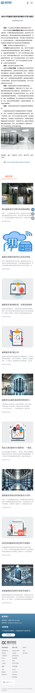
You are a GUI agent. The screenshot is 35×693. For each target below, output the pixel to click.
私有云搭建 (15, 663)
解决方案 (26, 155)
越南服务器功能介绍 (10, 352)
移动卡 (20, 155)
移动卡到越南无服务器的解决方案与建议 (18, 162)
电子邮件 (25, 653)
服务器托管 (15, 655)
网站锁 (4, 672)
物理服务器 (5, 650)
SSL (3, 669)
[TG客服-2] (33, 214)
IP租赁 (14, 653)
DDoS (3, 658)
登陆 (28, 3)
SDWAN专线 (15, 650)
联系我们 (14, 674)
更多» (3, 157)
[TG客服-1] (33, 209)
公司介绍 (14, 672)
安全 (3, 666)
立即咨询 (8, 635)
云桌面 (4, 663)
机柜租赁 (14, 658)
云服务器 (4, 655)
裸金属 (4, 653)
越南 (32, 155)
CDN (3, 660)
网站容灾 (4, 674)
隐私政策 (14, 677)
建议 (9, 155)
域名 (24, 650)
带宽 (13, 660)
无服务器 (14, 155)
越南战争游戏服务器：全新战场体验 (17, 305)
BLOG (14, 669)
